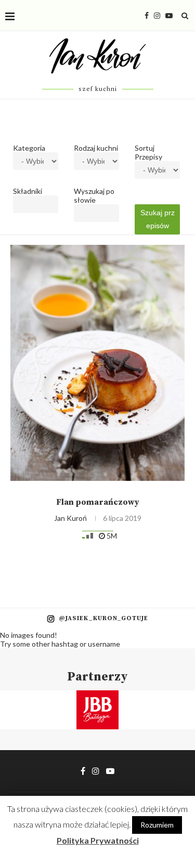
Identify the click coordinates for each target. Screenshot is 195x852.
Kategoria (29, 147)
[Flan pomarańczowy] (97, 363)
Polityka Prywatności (98, 840)
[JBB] (97, 696)
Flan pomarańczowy (97, 502)
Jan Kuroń (70, 518)
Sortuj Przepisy (148, 152)
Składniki (27, 191)
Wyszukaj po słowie (94, 195)
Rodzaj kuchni (96, 147)
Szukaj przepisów (157, 219)
